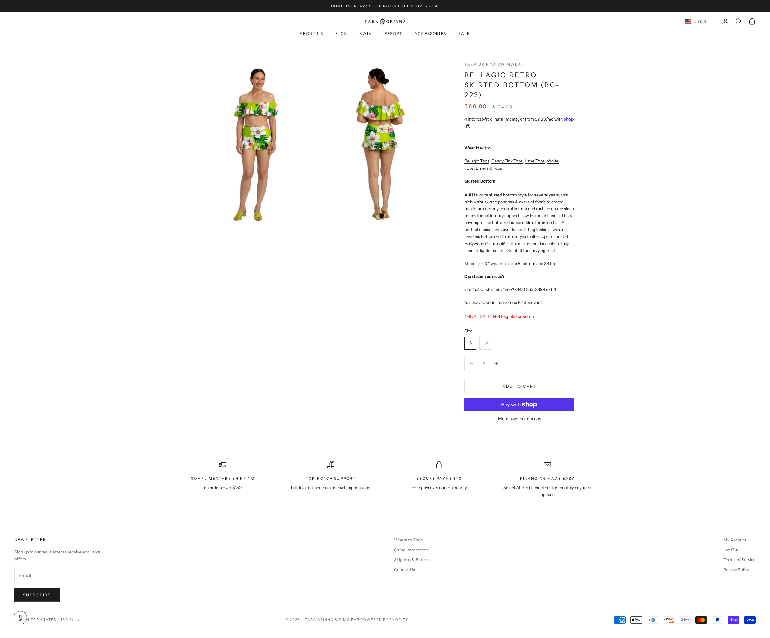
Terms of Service (739, 559)
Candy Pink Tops (507, 161)
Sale (464, 34)
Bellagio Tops (476, 161)
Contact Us (404, 569)
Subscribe (37, 595)
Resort (393, 34)
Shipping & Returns (412, 559)
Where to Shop (408, 540)
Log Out (730, 550)
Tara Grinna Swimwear (494, 64)
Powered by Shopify (384, 620)
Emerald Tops (489, 168)
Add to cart (519, 386)
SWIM (365, 34)
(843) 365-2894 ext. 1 (535, 289)
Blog (341, 34)
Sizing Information (411, 550)
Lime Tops (535, 161)
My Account (734, 540)
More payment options (519, 418)
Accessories (430, 34)
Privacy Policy (736, 569)
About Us (311, 34)
